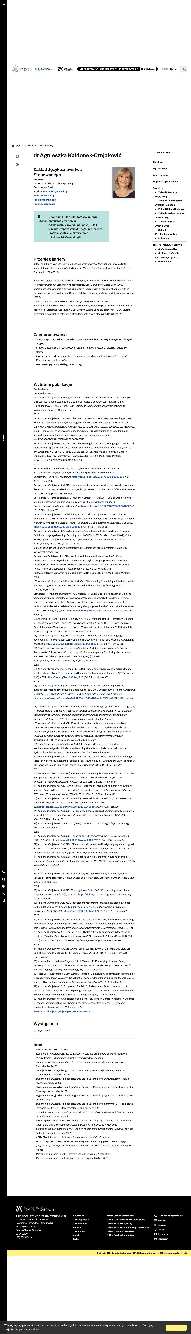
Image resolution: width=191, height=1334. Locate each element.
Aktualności (78, 1216)
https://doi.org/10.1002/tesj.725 (65, 677)
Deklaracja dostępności (120, 1253)
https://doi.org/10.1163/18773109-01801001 (98, 477)
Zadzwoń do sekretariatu (170, 1216)
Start (18, 146)
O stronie (102, 1253)
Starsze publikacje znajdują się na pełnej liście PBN (62, 1011)
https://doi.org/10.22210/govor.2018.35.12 (103, 894)
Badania (77, 1227)
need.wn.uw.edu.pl (44, 195)
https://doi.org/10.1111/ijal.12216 (83, 911)
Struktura (158, 188)
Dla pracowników (128, 69)
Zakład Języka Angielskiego (121, 1216)
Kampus (162, 1225)
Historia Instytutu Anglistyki (167, 245)
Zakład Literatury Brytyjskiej (121, 1231)
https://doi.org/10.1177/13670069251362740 (107, 506)
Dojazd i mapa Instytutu (165, 181)
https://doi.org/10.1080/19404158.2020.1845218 (66, 806)
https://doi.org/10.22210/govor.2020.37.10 (75, 840)
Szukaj (76, 1239)
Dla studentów (108, 69)
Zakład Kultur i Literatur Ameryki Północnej (128, 1227)
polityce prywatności (30, 1329)
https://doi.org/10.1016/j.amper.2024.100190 (72, 644)
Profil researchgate (44, 204)
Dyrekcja (158, 162)
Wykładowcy (46, 146)
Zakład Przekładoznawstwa (120, 1235)
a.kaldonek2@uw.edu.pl (54, 191)
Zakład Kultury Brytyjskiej (172, 209)
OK (176, 1327)
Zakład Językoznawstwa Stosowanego (126, 1220)
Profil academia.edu (45, 199)
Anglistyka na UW (167, 249)
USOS (161, 1230)
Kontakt (76, 1235)
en (176, 69)
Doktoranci (164, 238)
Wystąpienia (44, 1030)
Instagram (163, 1239)
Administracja (160, 175)
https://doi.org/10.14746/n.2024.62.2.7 (94, 610)
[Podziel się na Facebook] (17, 157)
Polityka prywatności (145, 1253)
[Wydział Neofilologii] (45, 69)
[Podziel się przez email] (17, 165)
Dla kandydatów (89, 69)
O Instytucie (148, 69)
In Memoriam (165, 261)
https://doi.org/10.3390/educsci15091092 (58, 527)
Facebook (163, 1234)
